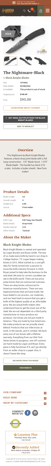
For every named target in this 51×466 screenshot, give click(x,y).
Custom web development (24, 461)
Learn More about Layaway (25, 108)
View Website (25, 368)
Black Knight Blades (17, 78)
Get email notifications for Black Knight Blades (26, 119)
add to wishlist (25, 126)
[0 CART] (34, 10)
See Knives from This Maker (25, 361)
